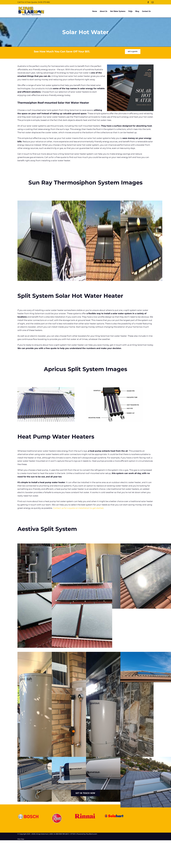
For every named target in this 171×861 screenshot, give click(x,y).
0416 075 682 (44, 2)
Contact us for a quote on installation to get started (78, 508)
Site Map (20, 839)
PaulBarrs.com (91, 834)
